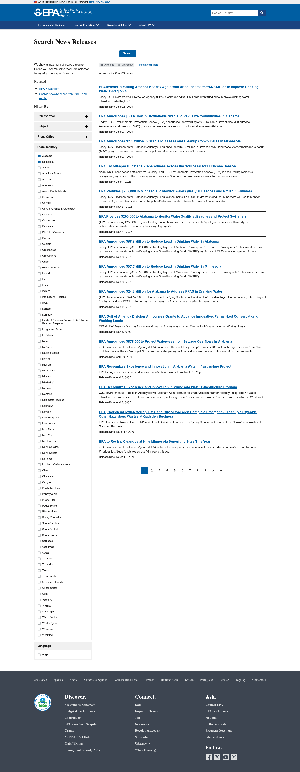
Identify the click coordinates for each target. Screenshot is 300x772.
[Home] (64, 12)
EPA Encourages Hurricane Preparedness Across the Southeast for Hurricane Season (167, 166)
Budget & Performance (80, 711)
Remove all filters (148, 65)
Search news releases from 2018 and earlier (63, 96)
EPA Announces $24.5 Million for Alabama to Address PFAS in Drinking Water (160, 291)
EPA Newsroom (49, 89)
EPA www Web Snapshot (81, 724)
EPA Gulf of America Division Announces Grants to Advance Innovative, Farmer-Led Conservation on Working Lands (179, 318)
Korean (189, 680)
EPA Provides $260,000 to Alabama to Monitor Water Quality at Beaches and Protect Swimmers (173, 216)
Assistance (40, 680)
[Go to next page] (213, 470)
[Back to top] (290, 762)
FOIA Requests (216, 724)
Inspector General (147, 711)
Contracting (73, 718)
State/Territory (47, 147)
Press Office (46, 137)
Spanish (58, 680)
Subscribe (141, 737)
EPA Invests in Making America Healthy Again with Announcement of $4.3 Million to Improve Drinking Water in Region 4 (179, 89)
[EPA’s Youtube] (225, 757)
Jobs (138, 718)
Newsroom (142, 724)
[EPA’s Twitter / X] (217, 757)
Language (44, 646)
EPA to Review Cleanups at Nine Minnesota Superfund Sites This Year (154, 441)
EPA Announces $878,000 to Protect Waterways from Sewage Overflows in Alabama (166, 341)
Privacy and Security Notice (83, 750)
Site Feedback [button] (215, 737)
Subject (43, 126)
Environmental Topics (50, 25)
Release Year (46, 116)
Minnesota (127, 65)
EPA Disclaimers (217, 711)
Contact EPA (214, 705)
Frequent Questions (219, 730)
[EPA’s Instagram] (234, 757)
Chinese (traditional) (127, 680)
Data (138, 705)
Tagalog (240, 680)
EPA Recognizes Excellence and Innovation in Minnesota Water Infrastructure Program (168, 387)
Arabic (73, 680)
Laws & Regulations (84, 25)
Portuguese (206, 680)
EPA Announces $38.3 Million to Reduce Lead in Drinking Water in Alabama (159, 241)
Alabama (109, 65)
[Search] (262, 13)
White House (143, 750)
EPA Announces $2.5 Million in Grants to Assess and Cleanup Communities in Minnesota (170, 141)
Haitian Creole (169, 680)
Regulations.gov (145, 730)
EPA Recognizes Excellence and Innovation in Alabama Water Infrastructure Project (165, 366)
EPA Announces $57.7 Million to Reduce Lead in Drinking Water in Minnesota (160, 266)
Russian (224, 680)
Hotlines (211, 718)
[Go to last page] (220, 470)
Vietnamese (259, 680)
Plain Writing (74, 743)
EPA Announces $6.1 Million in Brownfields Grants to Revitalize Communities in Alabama (169, 116)
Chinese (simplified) (96, 680)
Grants (69, 730)
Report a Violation (117, 25)
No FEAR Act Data (77, 737)
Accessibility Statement (80, 705)
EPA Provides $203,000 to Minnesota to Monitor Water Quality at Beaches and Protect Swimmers (175, 191)
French (150, 680)
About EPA (145, 25)
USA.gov (141, 743)
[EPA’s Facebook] (209, 757)
